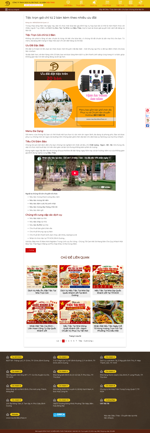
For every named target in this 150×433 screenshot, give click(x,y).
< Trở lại (31, 250)
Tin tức (130, 5)
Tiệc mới (120, 5)
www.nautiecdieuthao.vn (16, 418)
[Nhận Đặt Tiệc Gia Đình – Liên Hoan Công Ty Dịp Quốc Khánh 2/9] (42, 312)
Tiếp (80, 341)
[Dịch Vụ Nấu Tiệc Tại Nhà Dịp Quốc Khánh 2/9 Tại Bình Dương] (74, 276)
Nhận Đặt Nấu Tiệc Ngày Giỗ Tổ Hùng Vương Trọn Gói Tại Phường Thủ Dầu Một (108, 328)
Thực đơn (80, 5)
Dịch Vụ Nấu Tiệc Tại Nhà (58, 28)
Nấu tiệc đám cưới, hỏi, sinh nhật (43, 204)
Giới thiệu (68, 5)
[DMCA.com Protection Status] (59, 415)
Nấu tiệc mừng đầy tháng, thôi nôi (43, 207)
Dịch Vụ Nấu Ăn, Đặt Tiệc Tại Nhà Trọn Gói (42, 291)
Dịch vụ (93, 5)
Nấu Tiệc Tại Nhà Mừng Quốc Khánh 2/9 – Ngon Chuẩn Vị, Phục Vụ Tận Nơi (75, 328)
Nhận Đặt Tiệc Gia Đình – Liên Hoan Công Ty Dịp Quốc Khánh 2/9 (42, 328)
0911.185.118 (29, 5)
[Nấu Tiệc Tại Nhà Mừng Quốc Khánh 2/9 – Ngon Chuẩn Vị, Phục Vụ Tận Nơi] (74, 312)
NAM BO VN (76, 431)
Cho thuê (106, 5)
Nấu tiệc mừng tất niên (39, 200)
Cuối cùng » (88, 341)
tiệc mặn (37, 218)
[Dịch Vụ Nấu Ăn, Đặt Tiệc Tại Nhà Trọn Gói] (42, 276)
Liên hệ (140, 5)
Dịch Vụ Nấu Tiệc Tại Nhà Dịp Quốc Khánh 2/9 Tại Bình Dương (75, 292)
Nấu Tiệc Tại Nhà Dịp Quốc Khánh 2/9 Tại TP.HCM (108, 291)
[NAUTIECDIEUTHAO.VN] (7, 3)
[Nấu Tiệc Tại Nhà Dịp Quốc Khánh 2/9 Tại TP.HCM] (108, 276)
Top (147, 423)
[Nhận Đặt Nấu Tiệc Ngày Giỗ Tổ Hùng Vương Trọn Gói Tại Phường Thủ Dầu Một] (108, 312)
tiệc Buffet (38, 225)
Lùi (58, 341)
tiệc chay (37, 222)
